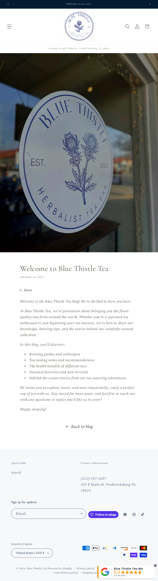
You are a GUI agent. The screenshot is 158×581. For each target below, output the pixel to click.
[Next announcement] (150, 4)
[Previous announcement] (8, 4)
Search (16, 472)
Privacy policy (86, 568)
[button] (9, 26)
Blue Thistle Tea (37, 568)
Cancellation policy (66, 572)
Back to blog (82, 426)
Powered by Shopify (60, 568)
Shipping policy (92, 572)
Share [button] (28, 290)
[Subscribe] (81, 513)
